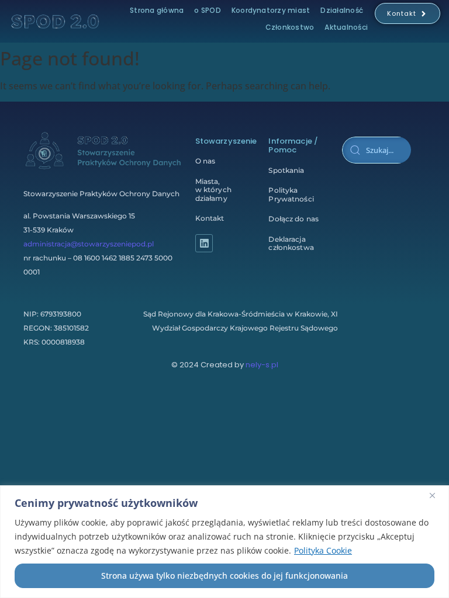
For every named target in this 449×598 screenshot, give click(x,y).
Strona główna (157, 10)
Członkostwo (290, 27)
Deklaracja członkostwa (290, 243)
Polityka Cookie (323, 550)
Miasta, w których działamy (213, 190)
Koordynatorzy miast (271, 10)
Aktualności (346, 27)
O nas (205, 161)
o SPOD (207, 10)
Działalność (341, 10)
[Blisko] (437, 495)
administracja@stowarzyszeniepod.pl (88, 243)
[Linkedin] (204, 243)
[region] (224, 541)
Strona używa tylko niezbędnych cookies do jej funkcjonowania (224, 575)
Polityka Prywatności (290, 194)
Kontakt (209, 218)
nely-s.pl (262, 364)
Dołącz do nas (293, 218)
